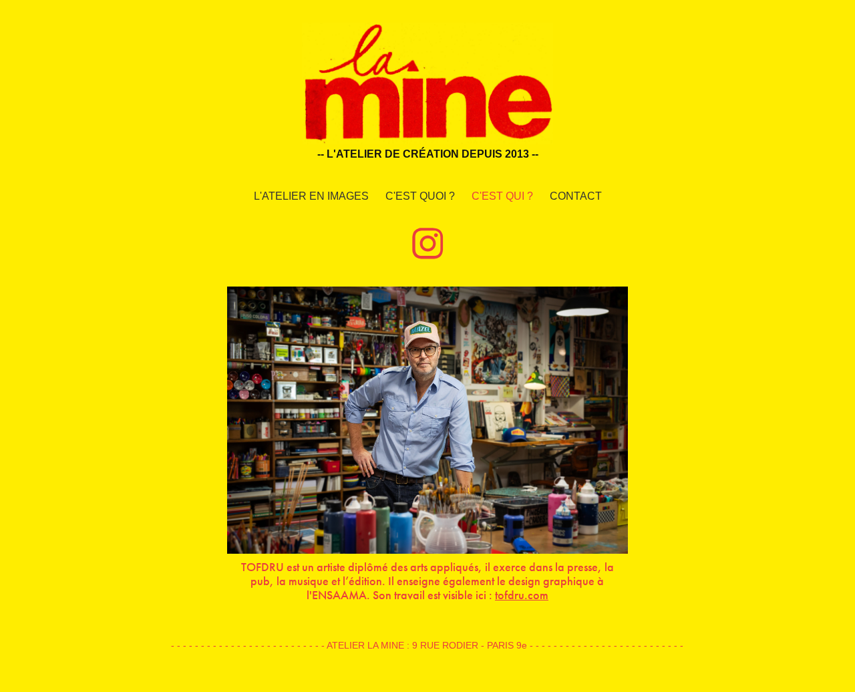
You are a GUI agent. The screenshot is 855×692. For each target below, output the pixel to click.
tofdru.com (521, 595)
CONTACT (576, 196)
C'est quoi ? (420, 196)
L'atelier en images (311, 196)
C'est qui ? (502, 196)
